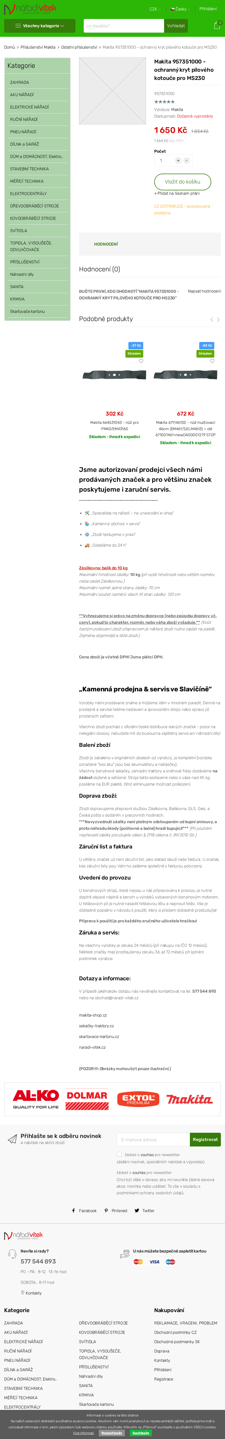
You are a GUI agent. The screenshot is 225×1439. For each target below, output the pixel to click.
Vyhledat (176, 25)
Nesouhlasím (112, 1433)
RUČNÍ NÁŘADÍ (24, 119)
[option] (114, 395)
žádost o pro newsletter (152, 1155)
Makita (177, 109)
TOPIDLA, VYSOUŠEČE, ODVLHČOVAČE (31, 246)
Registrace (163, 1379)
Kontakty (33, 1293)
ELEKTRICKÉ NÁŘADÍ (29, 107)
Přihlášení (208, 8)
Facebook (87, 1210)
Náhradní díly (22, 274)
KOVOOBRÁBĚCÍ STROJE (33, 218)
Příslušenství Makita (38, 47)
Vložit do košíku (182, 182)
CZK (154, 9)
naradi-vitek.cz (92, 1047)
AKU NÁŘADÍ (22, 94)
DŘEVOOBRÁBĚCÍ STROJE (34, 206)
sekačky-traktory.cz (96, 1025)
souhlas (147, 1155)
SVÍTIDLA (18, 230)
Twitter (147, 1210)
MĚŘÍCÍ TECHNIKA (27, 181)
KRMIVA (17, 299)
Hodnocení (106, 244)
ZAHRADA (19, 82)
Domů (9, 47)
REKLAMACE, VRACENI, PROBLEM (185, 1323)
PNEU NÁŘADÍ (23, 131)
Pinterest (119, 1210)
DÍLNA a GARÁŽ (24, 144)
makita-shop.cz (93, 1015)
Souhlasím (141, 1433)
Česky (181, 9)
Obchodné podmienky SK (177, 1341)
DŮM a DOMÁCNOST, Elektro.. (36, 156)
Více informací (83, 1433)
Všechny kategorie (41, 25)
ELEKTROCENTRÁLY (28, 193)
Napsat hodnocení (204, 291)
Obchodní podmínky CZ (175, 1332)
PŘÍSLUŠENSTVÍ (25, 262)
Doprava (161, 1351)
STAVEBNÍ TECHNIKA (29, 168)
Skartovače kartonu (27, 311)
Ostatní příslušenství (79, 47)
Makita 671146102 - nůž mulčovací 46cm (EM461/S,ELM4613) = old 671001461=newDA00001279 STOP (186, 428)
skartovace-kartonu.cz (99, 1036)
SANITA (17, 286)
